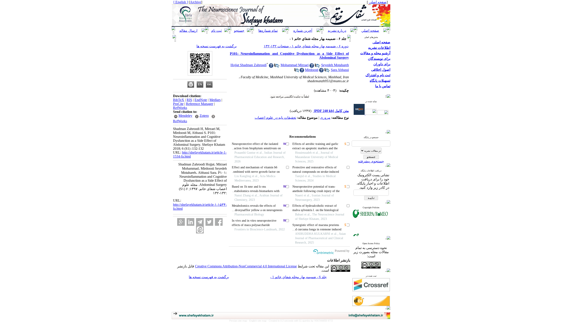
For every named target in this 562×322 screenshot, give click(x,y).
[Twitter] (209, 222)
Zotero (204, 115)
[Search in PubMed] (276, 66)
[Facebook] (219, 222)
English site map (258, 320)
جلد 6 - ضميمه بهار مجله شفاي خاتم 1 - (298, 277)
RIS (189, 100)
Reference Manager (199, 104)
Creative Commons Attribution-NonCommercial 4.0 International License (246, 266)
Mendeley (185, 115)
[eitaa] (200, 229)
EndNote (201, 100)
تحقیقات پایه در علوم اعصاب (275, 117)
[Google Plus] (181, 222)
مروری (325, 117)
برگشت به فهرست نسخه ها (216, 46)
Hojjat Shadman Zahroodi (249, 65)
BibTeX (178, 100)
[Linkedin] (190, 222)
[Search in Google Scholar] (271, 66)
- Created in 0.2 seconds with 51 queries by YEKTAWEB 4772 (300, 320)
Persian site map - (239, 320)
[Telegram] (200, 222)
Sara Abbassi (340, 70)
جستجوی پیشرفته (371, 161)
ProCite (178, 104)
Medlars (215, 100)
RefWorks (180, 108)
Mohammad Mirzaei (295, 65)
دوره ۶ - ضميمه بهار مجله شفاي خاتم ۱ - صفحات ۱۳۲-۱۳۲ (306, 46)
